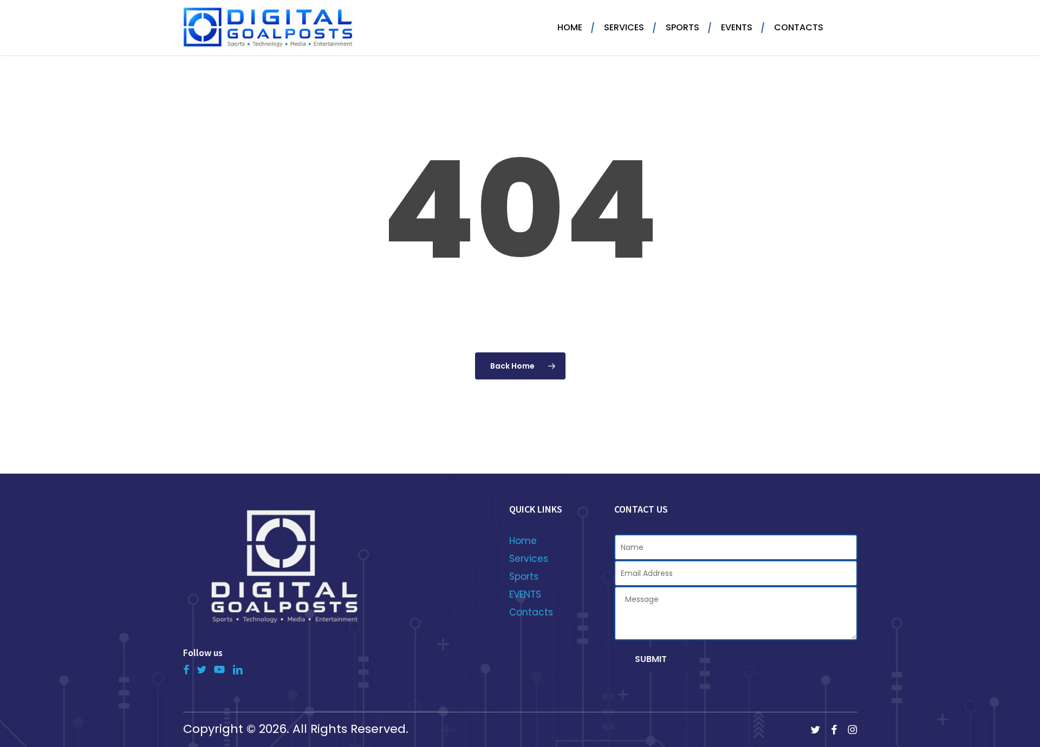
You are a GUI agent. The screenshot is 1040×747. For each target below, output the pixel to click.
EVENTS (525, 594)
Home (523, 540)
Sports (523, 576)
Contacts (531, 612)
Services (528, 558)
